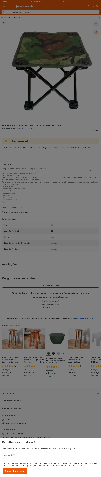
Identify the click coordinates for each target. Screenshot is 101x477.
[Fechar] (98, 441)
